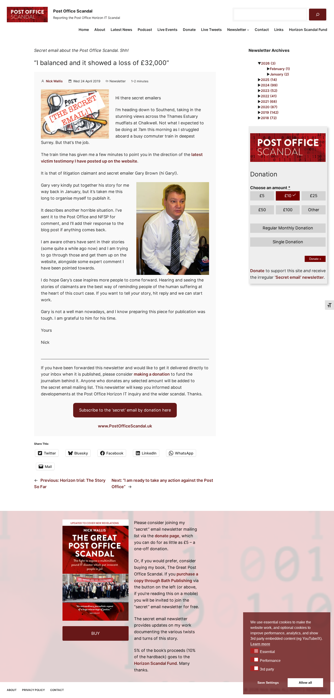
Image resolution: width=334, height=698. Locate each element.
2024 (269, 85)
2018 (269, 118)
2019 (270, 112)
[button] (254, 650)
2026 (268, 63)
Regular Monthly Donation (288, 228)
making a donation (152, 374)
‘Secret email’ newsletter (299, 277)
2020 (269, 107)
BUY (95, 633)
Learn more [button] (260, 644)
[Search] (317, 14)
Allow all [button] (305, 682)
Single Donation (288, 241)
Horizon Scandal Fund (155, 663)
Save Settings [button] (268, 682)
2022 (269, 96)
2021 (269, 101)
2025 (269, 80)
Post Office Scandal (72, 11)
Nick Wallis (54, 81)
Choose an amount (270, 187)
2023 (269, 90)
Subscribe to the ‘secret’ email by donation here (125, 410)
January (279, 74)
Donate (315, 259)
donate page (167, 535)
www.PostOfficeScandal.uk (125, 426)
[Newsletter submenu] (248, 30)
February (280, 69)
